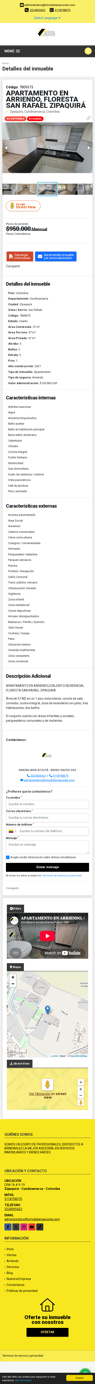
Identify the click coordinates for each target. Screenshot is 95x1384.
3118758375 (62, 10)
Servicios (13, 1267)
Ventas (12, 1255)
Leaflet (54, 1055)
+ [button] (12, 977)
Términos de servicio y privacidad (62, 875)
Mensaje (12, 838)
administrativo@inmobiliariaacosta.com (49, 780)
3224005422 (37, 10)
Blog (10, 1273)
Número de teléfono (20, 824)
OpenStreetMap (78, 1055)
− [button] (12, 984)
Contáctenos (16, 1285)
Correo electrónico (19, 811)
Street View (26, 206)
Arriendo (13, 1261)
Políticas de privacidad (22, 1291)
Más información (23, 1380)
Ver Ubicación (40, 1094)
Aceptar (80, 1377)
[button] (88, 118)
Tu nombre (14, 797)
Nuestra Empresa (19, 1279)
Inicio (5, 63)
